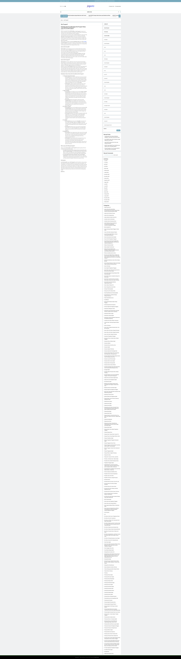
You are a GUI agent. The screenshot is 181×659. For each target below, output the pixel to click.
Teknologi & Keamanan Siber (108, 588)
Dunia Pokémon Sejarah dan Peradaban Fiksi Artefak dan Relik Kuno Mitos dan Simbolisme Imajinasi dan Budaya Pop (111, 242)
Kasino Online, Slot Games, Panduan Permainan (111, 330)
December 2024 (106, 197)
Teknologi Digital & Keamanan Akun (110, 602)
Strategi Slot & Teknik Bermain (109, 565)
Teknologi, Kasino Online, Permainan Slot (110, 633)
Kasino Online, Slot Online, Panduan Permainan (111, 332)
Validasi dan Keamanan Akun (109, 653)
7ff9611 (63, 29)
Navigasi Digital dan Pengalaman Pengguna (111, 389)
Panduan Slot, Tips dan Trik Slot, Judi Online (111, 456)
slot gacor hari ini (107, 105)
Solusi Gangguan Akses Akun (109, 548)
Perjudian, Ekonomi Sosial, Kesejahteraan (110, 473)
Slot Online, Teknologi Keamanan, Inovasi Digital (112, 538)
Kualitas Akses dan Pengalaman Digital (110, 379)
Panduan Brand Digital (107, 411)
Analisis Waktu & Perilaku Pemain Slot (110, 217)
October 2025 (106, 178)
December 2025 (106, 174)
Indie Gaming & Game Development (109, 304)
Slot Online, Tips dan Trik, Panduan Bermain (111, 540)
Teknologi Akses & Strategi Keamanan (110, 596)
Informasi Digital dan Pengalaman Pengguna (111, 306)
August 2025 (106, 182)
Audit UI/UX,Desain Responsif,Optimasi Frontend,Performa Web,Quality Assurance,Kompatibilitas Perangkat (110, 224)
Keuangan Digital (107, 369)
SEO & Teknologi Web (107, 499)
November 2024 (106, 199)
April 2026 (106, 166)
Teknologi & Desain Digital (108, 574)
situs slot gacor (106, 43)
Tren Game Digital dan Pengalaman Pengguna (111, 647)
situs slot (105, 78)
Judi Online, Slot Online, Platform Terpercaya (111, 320)
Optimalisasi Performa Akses (109, 394)
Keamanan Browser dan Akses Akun (110, 345)
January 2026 (106, 172)
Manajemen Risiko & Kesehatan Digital (110, 387)
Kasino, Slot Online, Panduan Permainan (110, 334)
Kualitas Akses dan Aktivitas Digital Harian (111, 377)
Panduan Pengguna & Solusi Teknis (109, 443)
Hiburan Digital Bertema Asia (108, 297)
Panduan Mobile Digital (108, 427)
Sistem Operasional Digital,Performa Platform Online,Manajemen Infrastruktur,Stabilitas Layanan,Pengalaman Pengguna (111, 509)
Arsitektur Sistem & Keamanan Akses (110, 221)
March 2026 (106, 168)
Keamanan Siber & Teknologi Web (109, 362)
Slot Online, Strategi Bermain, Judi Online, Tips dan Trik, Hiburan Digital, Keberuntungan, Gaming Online (112, 535)
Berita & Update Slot (107, 227)
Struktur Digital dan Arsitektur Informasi (110, 567)
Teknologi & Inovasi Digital (108, 584)
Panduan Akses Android (108, 401)
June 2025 (106, 186)
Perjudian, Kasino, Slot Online (109, 475)
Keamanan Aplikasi (107, 343)
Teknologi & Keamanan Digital (109, 586)
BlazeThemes (97, 657)
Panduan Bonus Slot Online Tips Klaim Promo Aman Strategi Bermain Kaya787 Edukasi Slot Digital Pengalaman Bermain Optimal (111, 408)
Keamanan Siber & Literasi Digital (109, 360)
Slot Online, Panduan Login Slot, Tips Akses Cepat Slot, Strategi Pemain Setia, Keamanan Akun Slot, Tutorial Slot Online (112, 524)
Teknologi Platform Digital (108, 629)
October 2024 (106, 201)
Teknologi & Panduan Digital (108, 592)
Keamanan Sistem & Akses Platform (110, 364)
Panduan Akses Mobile (108, 405)
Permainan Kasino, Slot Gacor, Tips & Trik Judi (111, 481)
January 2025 (106, 195)
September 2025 (106, 180)
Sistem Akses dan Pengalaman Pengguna (110, 501)
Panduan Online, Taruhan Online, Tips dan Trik (111, 434)
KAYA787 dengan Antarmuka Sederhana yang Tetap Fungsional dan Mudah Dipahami (103, 15)
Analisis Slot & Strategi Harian (109, 215)
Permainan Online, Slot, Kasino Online (110, 486)
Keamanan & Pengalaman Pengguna (110, 336)
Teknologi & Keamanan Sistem (109, 590)
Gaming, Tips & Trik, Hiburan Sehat (109, 290)
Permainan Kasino (107, 479)
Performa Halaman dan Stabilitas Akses (110, 471)
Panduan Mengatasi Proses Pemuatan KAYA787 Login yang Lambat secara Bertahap (72, 15)
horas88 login (106, 299)
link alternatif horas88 (107, 381)
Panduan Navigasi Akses (108, 432)
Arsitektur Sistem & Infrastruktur (109, 219)
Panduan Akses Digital (107, 403)
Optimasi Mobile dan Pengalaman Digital (110, 396)
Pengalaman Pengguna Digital (109, 462)
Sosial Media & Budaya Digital (109, 550)
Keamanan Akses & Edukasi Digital (109, 341)
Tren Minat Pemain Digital (108, 649)
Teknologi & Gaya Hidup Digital (109, 578)
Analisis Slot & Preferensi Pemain (109, 213)
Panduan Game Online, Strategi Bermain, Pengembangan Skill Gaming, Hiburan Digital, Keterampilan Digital (111, 424)
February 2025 (106, 193)
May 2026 (105, 164)
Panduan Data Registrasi (108, 419)
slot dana (105, 101)
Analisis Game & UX (107, 207)
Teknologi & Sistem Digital (108, 594)
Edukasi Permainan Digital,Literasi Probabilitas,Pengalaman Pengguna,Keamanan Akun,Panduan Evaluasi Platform (111, 250)
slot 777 (105, 74)
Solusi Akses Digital (107, 542)
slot (105, 47)
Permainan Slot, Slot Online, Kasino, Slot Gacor (111, 491)
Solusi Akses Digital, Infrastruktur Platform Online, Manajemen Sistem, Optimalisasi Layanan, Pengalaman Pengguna (112, 545)
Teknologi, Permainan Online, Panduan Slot (111, 635)
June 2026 (106, 162)
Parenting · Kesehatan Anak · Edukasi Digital (111, 458)
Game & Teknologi (107, 266)
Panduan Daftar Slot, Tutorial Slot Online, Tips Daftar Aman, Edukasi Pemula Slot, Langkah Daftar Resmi (112, 416)
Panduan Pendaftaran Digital (108, 438)
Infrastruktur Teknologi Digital (109, 315)
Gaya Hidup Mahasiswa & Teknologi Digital (111, 292)
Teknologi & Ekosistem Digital (109, 576)
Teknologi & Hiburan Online (108, 580)
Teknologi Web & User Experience (109, 631)
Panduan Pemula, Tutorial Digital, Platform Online (112, 436)
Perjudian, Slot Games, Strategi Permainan (111, 477)
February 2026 (106, 170)
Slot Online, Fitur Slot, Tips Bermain (109, 518)
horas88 (85, 41)
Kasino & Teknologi (107, 325)
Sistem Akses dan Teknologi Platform (110, 503)
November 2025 (106, 176)
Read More (62, 171)
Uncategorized (106, 651)
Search (105, 128)
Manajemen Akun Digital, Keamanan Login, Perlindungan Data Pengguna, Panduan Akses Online (111, 384)
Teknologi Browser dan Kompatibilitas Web (111, 598)
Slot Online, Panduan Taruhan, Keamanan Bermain (112, 529)
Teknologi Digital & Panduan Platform (110, 604)
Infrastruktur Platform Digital (108, 313)
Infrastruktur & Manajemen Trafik (109, 308)
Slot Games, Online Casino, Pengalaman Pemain (111, 516)
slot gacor (106, 39)
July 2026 (105, 160)
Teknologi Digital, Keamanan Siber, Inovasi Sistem (112, 612)
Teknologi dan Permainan (108, 600)
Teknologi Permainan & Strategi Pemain (110, 627)
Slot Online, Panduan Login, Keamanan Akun (111, 527)
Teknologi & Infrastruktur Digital (109, 582)
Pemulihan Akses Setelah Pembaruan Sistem (111, 460)
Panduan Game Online (107, 421)
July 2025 (105, 184)
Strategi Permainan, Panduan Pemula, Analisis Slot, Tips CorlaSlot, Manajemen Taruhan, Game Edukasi (111, 562)
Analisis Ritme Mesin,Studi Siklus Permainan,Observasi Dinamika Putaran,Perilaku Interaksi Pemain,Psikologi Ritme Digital (111, 210)
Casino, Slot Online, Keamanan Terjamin (110, 232)
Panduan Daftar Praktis (108, 413)
